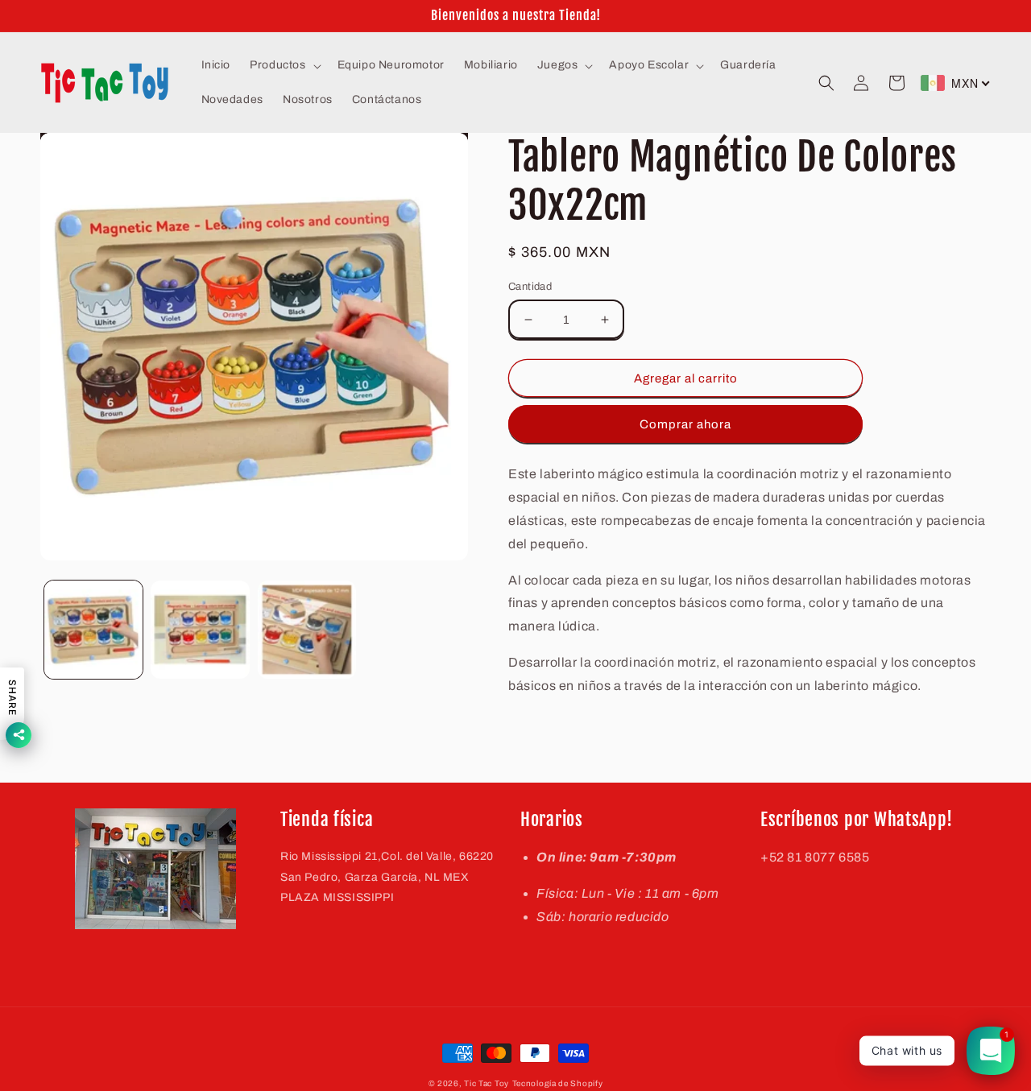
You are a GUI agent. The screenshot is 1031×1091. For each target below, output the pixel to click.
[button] (283, 65)
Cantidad (530, 286)
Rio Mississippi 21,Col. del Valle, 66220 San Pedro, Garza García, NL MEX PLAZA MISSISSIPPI (387, 876)
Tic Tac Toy (486, 1083)
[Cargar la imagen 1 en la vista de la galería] (93, 630)
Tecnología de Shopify (557, 1083)
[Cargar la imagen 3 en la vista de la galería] (307, 630)
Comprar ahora (685, 424)
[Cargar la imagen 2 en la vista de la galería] (200, 630)
